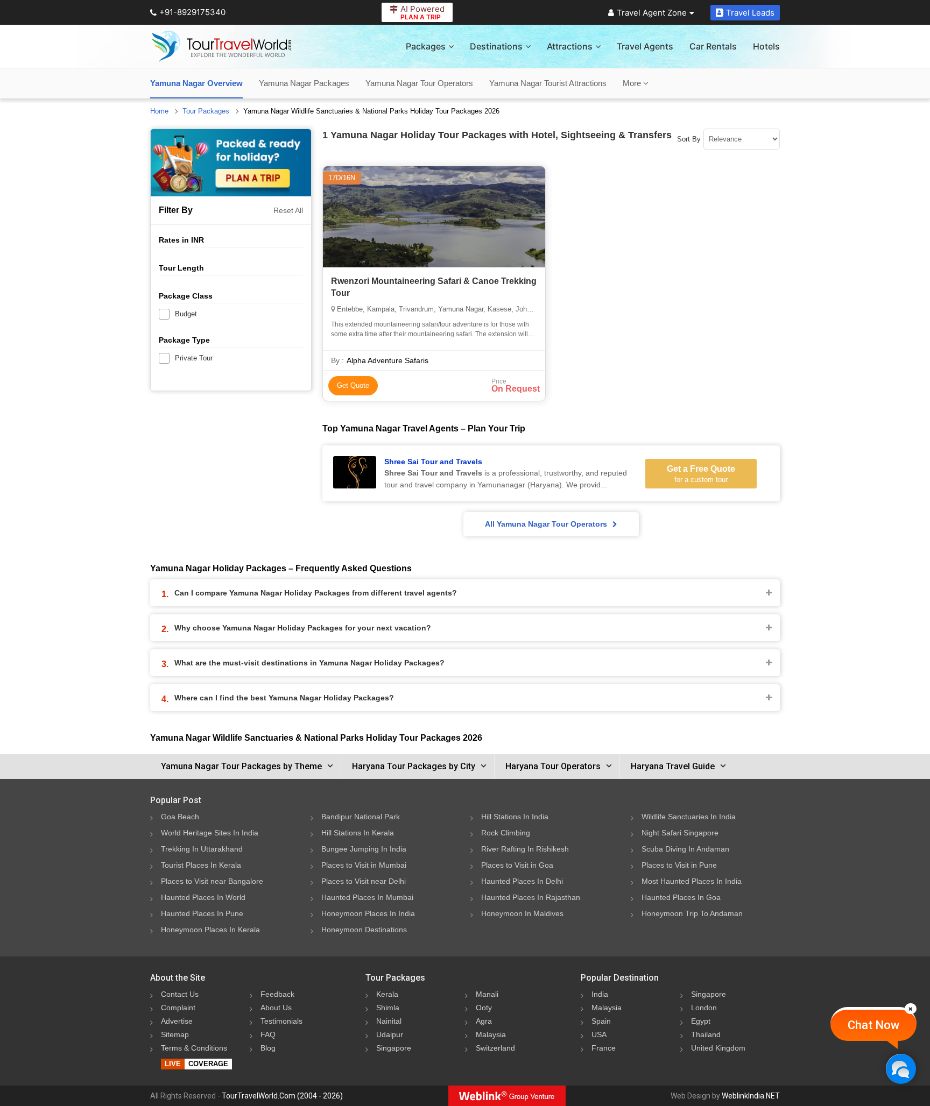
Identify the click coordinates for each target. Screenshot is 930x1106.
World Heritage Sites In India (209, 832)
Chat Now (873, 1025)
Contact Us (180, 994)
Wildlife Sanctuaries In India (689, 816)
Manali (487, 994)
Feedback (277, 994)
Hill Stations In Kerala (357, 832)
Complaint (178, 1007)
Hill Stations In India (514, 816)
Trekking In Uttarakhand (202, 849)
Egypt (700, 1021)
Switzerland (495, 1048)
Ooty (484, 1007)
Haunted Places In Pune (202, 913)
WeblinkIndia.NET (751, 1095)
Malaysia (491, 1034)
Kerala (387, 994)
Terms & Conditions (194, 1048)
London (704, 1007)
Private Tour (194, 358)
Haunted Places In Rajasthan (530, 897)
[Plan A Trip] (231, 162)
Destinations (496, 46)
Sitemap (175, 1034)
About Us (276, 1007)
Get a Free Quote (701, 474)
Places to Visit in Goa (517, 865)
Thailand (706, 1034)
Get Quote (353, 385)
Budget (186, 314)
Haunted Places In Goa (681, 897)
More (633, 83)
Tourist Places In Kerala (201, 865)
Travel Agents (645, 46)
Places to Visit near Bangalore (212, 881)
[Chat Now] (900, 1068)
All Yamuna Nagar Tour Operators (546, 524)
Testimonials (281, 1021)
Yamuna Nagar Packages (304, 83)
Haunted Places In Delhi (522, 881)
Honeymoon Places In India (368, 913)
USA (599, 1034)
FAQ (268, 1034)
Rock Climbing (505, 832)
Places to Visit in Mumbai (363, 865)
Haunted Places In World (203, 897)
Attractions (570, 46)
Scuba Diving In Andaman (685, 849)
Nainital (388, 1021)
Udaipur (389, 1034)
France (603, 1048)
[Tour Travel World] (221, 46)
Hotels (766, 46)
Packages (426, 46)
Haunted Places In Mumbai (367, 897)
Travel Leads (750, 13)
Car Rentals (713, 46)
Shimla (387, 1007)
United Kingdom (718, 1048)
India (599, 994)
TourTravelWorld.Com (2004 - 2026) (282, 1095)
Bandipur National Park (360, 816)
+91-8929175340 (192, 12)
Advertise (177, 1021)
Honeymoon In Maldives (522, 913)
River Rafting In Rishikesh (525, 849)
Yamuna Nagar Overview (196, 83)
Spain (601, 1021)
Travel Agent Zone (652, 13)
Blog (268, 1048)
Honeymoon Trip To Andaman (692, 913)
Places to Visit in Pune (679, 865)
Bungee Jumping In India (363, 849)
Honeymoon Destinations (364, 929)
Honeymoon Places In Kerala (210, 929)
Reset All (288, 210)
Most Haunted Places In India (692, 881)
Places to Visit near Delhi (363, 881)
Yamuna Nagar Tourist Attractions (548, 83)
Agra (484, 1021)
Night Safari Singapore (680, 832)
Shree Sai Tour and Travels (433, 461)
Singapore (393, 1048)
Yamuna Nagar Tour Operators (419, 83)
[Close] (911, 1008)
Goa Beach (180, 816)
